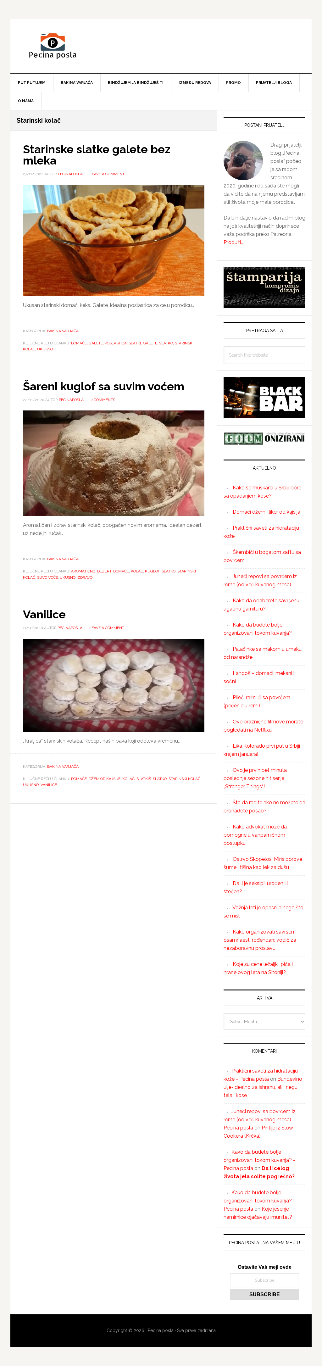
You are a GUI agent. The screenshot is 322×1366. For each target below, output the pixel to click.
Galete (96, 343)
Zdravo (84, 577)
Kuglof (152, 571)
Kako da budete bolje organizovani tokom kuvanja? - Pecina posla (259, 1160)
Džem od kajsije (104, 779)
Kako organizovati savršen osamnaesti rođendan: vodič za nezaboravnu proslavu (260, 940)
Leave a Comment (107, 174)
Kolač (137, 571)
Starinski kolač (184, 779)
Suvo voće (47, 577)
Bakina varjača (63, 331)
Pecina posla (161, 46)
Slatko (166, 343)
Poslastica (116, 343)
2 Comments (103, 400)
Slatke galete (143, 343)
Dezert (104, 571)
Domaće (79, 343)
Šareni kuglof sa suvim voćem (103, 386)
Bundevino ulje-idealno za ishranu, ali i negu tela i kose (263, 1087)
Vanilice (44, 614)
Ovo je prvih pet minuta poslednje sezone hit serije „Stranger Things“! (255, 778)
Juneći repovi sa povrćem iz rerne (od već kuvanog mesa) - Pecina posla (260, 1119)
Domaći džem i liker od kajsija (266, 512)
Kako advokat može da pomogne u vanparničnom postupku (255, 835)
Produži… (233, 242)
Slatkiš (143, 779)
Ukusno (45, 349)
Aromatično (83, 571)
